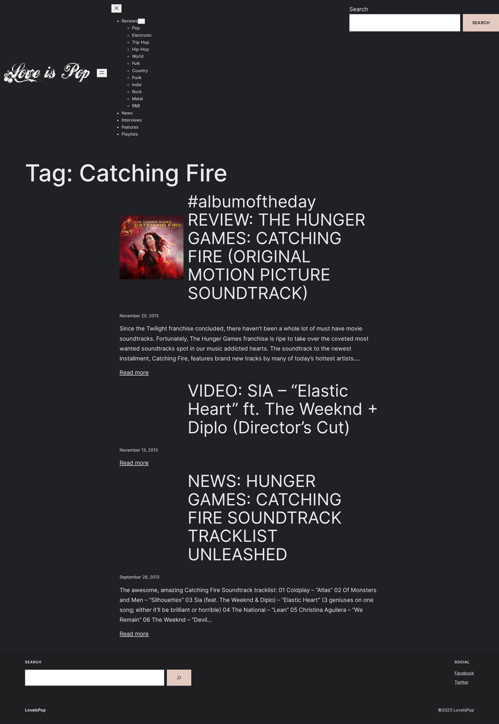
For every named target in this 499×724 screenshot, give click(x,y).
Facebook (464, 673)
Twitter (461, 682)
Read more (134, 372)
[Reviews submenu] (141, 21)
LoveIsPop (35, 710)
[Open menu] (102, 73)
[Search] (179, 678)
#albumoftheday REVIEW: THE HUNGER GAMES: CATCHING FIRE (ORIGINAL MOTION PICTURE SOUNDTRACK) (276, 247)
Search (358, 8)
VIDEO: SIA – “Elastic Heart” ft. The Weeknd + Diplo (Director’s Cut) (283, 409)
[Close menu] (116, 8)
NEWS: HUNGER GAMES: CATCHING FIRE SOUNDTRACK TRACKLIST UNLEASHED (265, 517)
